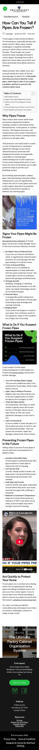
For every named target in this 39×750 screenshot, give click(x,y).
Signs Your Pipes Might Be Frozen (18, 99)
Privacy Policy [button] (10, 739)
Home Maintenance (11, 17)
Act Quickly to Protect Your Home (18, 110)
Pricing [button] (19, 720)
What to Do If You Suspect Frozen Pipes (18, 103)
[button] (5, 9)
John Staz (9, 34)
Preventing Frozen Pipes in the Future (19, 107)
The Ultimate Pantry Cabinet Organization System (19, 642)
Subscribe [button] (19, 726)
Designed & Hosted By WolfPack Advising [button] (20, 744)
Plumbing (25, 17)
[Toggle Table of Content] (32, 93)
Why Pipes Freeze (11, 97)
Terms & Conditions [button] (26, 739)
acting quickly (18, 373)
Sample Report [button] (19, 724)
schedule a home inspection (24, 600)
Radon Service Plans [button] (19, 722)
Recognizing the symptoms (13, 241)
